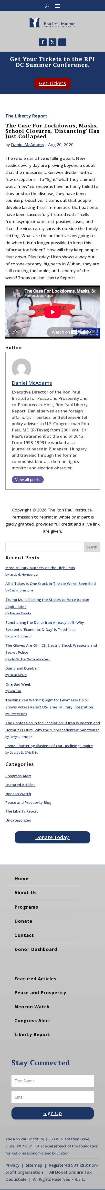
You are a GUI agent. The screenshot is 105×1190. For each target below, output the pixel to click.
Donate (23, 921)
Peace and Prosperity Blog (28, 802)
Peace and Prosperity (40, 992)
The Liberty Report (26, 116)
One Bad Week (18, 684)
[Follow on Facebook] (43, 42)
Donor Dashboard (35, 949)
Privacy (12, 1165)
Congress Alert (18, 775)
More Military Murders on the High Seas (40, 567)
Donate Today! (52, 837)
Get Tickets (52, 83)
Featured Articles (20, 784)
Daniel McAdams (27, 144)
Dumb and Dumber (21, 668)
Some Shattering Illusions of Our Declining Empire (49, 745)
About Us (25, 892)
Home (21, 878)
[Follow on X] (52, 42)
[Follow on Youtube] (62, 42)
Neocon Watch (18, 793)
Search (91, 547)
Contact (24, 935)
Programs (26, 907)
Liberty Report (32, 1034)
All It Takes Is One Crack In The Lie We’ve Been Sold (50, 583)
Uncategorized (18, 820)
